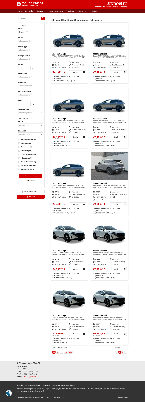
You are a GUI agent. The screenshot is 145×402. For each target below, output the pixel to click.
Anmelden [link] (31, 197)
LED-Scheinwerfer (28, 154)
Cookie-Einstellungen (68, 385)
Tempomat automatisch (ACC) (29, 166)
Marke (20, 29)
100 (66, 352)
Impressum (46, 385)
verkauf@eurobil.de (30, 377)
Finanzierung (70, 11)
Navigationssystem (29, 139)
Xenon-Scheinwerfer (29, 162)
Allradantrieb (26, 158)
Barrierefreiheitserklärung (33, 385)
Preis (20, 101)
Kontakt (94, 11)
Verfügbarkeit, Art (24, 56)
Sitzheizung (26, 151)
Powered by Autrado (122, 397)
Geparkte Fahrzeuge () (31, 191)
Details (75, 72)
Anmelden (20, 385)
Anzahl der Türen (24, 109)
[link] (84, 72)
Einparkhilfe (22, 131)
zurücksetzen (30, 180)
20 (58, 352)
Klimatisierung (23, 122)
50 (61, 352)
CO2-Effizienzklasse (25, 92)
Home (20, 11)
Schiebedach (26, 147)
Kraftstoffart (22, 74)
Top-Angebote (29, 11)
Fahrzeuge (40, 11)
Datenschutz (56, 385)
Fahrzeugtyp (22, 47)
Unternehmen (81, 11)
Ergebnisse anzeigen (31, 176)
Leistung (21, 65)
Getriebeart (22, 83)
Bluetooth (26, 143)
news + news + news (56, 11)
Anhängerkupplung (28, 169)
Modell (20, 38)
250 (70, 352)
